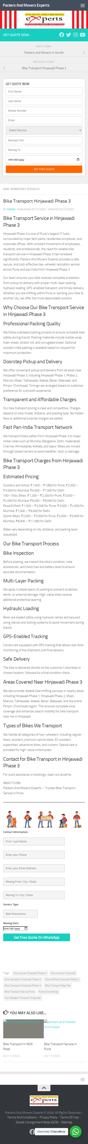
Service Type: (11, 904)
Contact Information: (15, 832)
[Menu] (82, 5)
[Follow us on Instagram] (75, 34)
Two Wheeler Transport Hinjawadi (23, 997)
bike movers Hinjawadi (63, 973)
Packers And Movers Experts (26, 5)
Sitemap (66, 1122)
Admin (11, 209)
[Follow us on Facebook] (61, 34)
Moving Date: (11, 923)
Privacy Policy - (50, 1117)
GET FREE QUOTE (44, 169)
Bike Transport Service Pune (20, 991)
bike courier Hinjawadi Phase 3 (30, 973)
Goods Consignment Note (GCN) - (38, 1122)
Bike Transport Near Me (57, 985)
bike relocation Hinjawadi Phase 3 (23, 979)
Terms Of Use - (70, 1117)
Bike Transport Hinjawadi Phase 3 (23, 985)
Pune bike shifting (48, 991)
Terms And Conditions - (23, 1117)
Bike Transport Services (21, 189)
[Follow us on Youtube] (82, 34)
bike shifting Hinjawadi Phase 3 (62, 979)
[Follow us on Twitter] (68, 34)
